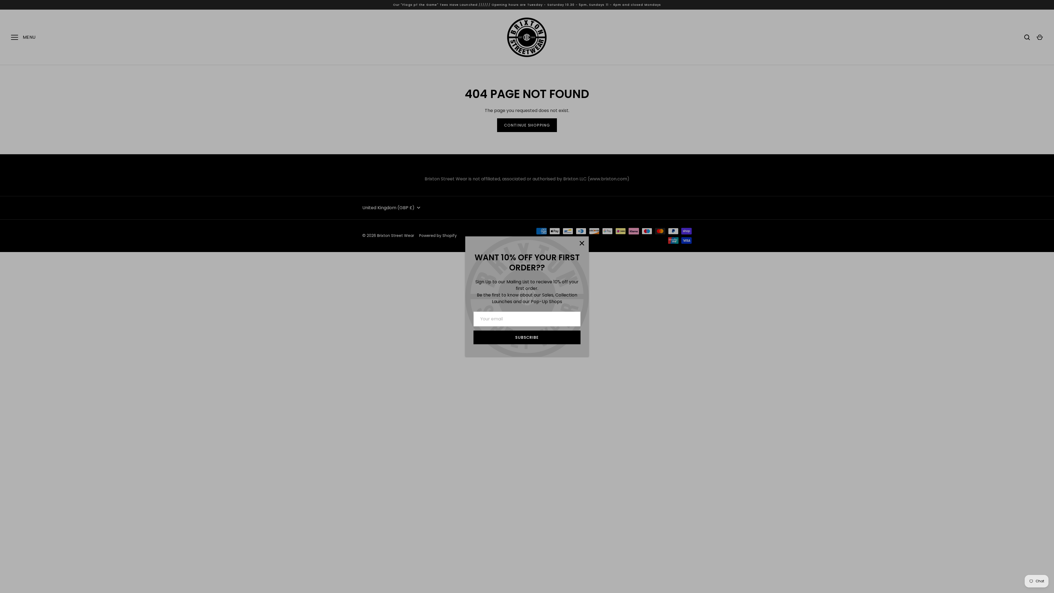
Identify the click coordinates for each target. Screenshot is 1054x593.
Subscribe (527, 337)
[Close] (582, 243)
